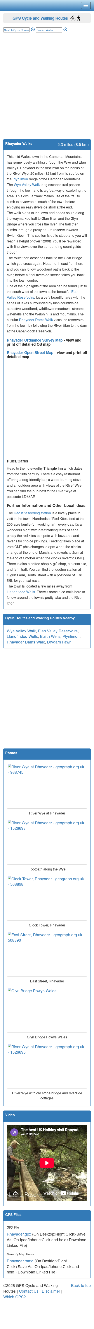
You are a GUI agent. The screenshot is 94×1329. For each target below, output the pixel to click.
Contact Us (28, 1291)
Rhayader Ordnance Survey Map (35, 340)
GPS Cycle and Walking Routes (40, 18)
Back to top (81, 1285)
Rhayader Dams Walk (36, 319)
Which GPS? (14, 1296)
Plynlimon (20, 178)
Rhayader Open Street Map (30, 352)
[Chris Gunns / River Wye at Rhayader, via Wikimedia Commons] (47, 841)
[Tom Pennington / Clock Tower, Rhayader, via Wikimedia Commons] (47, 897)
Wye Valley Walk (27, 184)
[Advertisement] (47, 90)
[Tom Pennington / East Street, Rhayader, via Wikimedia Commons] (47, 953)
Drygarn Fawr (59, 642)
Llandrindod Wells (21, 591)
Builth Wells (50, 636)
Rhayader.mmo (20, 1260)
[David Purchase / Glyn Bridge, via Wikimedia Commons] (47, 1009)
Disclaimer (51, 1291)
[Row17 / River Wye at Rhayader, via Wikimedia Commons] (47, 786)
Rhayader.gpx (19, 1234)
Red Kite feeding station (32, 512)
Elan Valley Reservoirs (58, 630)
